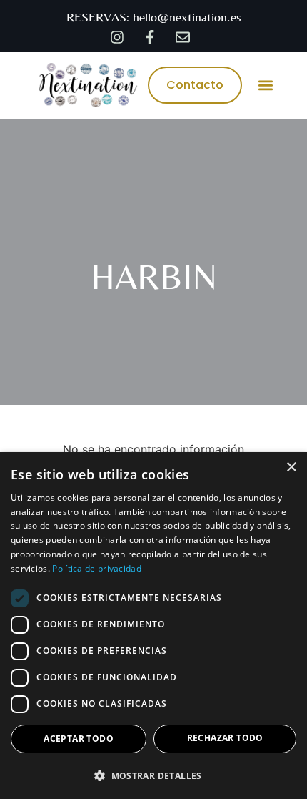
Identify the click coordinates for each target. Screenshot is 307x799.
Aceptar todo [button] (79, 738)
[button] (265, 85)
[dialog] (153, 625)
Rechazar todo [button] (225, 738)
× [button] (291, 467)
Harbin (154, 276)
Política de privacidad (96, 568)
